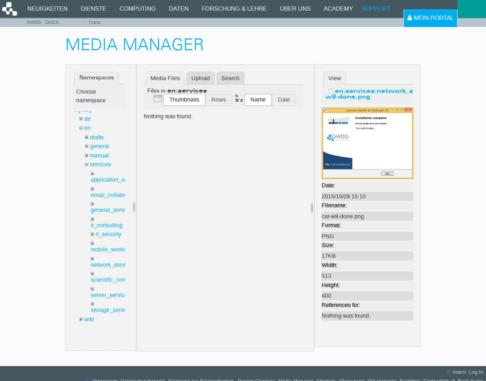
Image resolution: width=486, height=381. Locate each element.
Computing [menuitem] (138, 8)
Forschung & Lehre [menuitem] (234, 8)
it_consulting (107, 225)
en (87, 128)
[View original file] (367, 143)
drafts (97, 137)
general (99, 146)
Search (230, 78)
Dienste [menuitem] (93, 8)
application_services (117, 180)
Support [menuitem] (376, 8)
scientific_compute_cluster (124, 280)
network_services (113, 265)
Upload (200, 78)
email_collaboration (116, 195)
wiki (89, 319)
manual (99, 155)
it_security (108, 234)
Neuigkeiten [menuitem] (47, 8)
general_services (112, 210)
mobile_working (111, 249)
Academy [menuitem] (338, 8)
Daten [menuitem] (179, 8)
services (100, 164)
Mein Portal (433, 18)
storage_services (112, 310)
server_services (111, 295)
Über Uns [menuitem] (295, 8)
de (87, 119)
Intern (459, 372)
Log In (476, 372)
